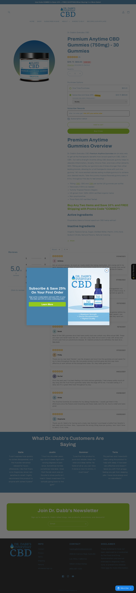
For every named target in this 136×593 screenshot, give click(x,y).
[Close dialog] (107, 270)
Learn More (47, 304)
